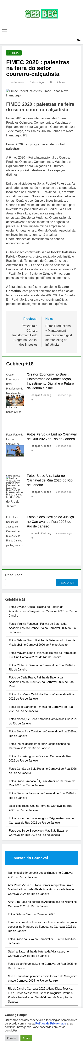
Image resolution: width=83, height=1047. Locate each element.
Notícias (14, 53)
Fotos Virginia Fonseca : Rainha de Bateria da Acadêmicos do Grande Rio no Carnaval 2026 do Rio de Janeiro (42, 628)
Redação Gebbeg (40, 394)
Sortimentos (17, 82)
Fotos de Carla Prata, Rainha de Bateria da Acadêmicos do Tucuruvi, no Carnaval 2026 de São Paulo (41, 682)
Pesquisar (13, 575)
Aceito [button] (26, 1038)
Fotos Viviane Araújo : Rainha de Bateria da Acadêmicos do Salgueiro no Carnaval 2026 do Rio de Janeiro (43, 611)
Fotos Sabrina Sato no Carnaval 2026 (31, 914)
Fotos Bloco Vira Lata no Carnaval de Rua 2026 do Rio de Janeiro (50, 480)
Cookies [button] (11, 1038)
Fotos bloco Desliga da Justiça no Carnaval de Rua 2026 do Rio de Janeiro (50, 521)
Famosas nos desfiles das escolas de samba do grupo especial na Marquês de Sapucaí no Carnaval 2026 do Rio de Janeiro (42, 926)
